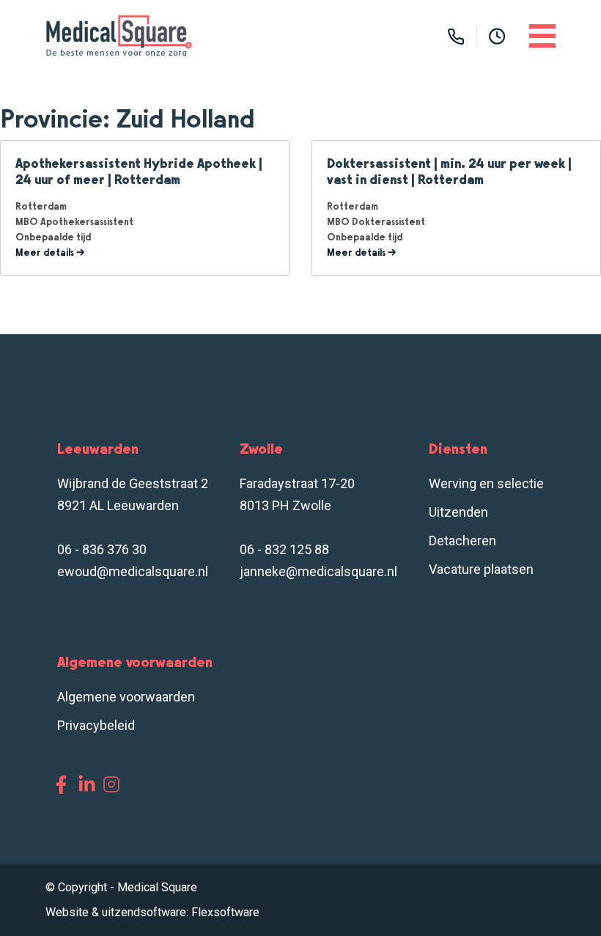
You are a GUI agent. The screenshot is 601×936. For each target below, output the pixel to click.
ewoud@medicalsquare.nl (132, 571)
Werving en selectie (486, 483)
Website (67, 912)
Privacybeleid (96, 725)
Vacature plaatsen (481, 569)
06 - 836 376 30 (102, 549)
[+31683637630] (456, 35)
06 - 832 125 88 (284, 549)
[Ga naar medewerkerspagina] (497, 35)
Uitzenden (458, 512)
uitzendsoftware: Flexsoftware (180, 912)
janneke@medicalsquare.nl (318, 571)
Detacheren (462, 540)
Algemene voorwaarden (126, 696)
